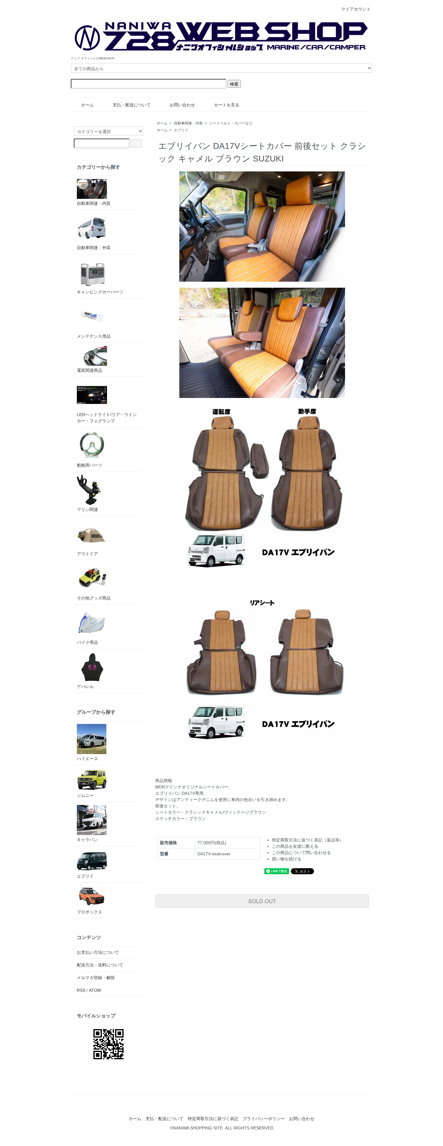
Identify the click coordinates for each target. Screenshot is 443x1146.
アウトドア (87, 553)
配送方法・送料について (100, 965)
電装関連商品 (89, 370)
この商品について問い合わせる (301, 852)
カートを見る (226, 104)
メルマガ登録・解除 (96, 977)
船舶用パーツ (89, 465)
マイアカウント (356, 9)
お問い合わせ (182, 104)
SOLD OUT (262, 901)
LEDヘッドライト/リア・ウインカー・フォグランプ (107, 417)
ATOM (95, 990)
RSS (81, 990)
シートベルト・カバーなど (231, 123)
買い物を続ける (286, 858)
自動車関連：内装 (188, 123)
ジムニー (85, 795)
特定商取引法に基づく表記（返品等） (308, 840)
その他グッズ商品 (94, 598)
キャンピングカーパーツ (100, 292)
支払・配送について (132, 104)
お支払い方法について (98, 952)
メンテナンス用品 (94, 336)
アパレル (85, 686)
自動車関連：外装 (94, 247)
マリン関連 (87, 509)
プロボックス (89, 912)
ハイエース (87, 758)
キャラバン (87, 839)
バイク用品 (87, 642)
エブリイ (181, 130)
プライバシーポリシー (264, 1118)
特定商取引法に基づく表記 (213, 1118)
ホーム (87, 104)
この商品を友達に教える (295, 846)
